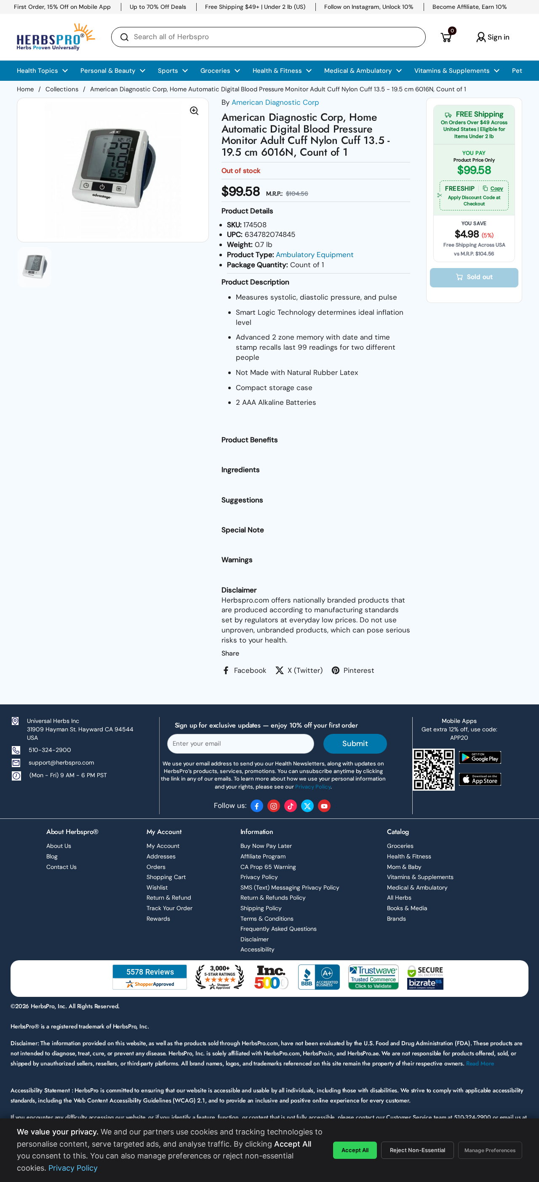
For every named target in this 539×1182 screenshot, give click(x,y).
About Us (58, 846)
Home (25, 89)
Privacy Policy (259, 877)
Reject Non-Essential (417, 1150)
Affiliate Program (263, 856)
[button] (445, 37)
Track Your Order (169, 908)
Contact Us (61, 867)
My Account (163, 846)
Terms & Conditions (267, 918)
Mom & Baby (404, 867)
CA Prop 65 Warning (268, 867)
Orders (156, 867)
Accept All (355, 1150)
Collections (61, 89)
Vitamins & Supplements (420, 877)
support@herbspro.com (61, 762)
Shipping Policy (261, 908)
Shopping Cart (166, 877)
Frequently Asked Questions (278, 928)
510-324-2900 (50, 750)
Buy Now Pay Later (266, 846)
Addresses (161, 856)
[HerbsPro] (56, 37)
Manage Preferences (490, 1150)
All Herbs (399, 897)
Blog (52, 856)
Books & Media (407, 908)
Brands (396, 918)
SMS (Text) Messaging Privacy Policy (289, 887)
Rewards (158, 918)
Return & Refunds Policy (273, 897)
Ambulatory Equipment (315, 254)
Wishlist (157, 887)
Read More (480, 1063)
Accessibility (257, 949)
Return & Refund (169, 897)
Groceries (400, 846)
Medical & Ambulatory (417, 887)
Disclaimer (254, 939)
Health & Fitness (409, 856)
